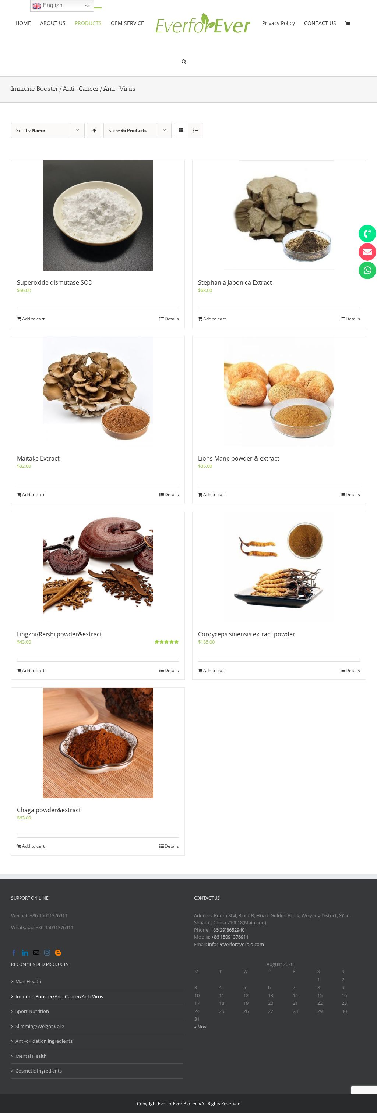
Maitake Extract (38, 458)
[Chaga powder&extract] (97, 743)
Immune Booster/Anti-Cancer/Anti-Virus (59, 996)
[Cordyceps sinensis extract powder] (279, 567)
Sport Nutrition (32, 1011)
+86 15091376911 (230, 937)
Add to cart (33, 319)
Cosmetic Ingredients (38, 1070)
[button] (184, 60)
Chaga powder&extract (49, 810)
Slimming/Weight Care (39, 1026)
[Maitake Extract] (97, 391)
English (52, 5)
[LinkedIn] (25, 953)
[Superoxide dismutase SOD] (97, 215)
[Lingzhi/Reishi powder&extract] (97, 567)
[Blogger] (58, 953)
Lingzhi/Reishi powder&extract (59, 634)
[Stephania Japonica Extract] (279, 215)
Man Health (28, 981)
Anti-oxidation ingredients (44, 1041)
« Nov (200, 1026)
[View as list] (195, 130)
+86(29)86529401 (229, 930)
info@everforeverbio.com (236, 944)
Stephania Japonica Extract (235, 282)
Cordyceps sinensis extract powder (246, 634)
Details (172, 319)
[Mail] (36, 953)
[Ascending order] (94, 130)
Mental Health (31, 1056)
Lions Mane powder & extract (238, 458)
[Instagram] (47, 953)
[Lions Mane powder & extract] (279, 391)
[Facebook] (14, 953)
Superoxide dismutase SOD (55, 282)
